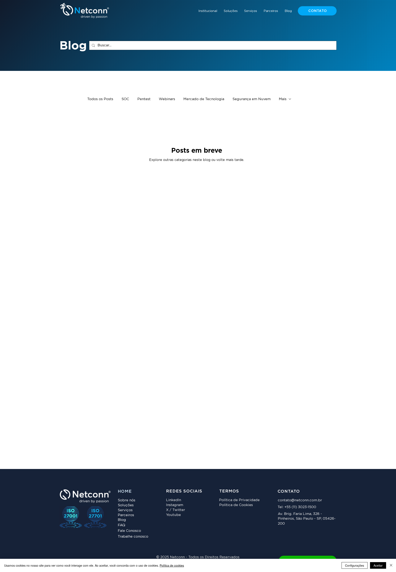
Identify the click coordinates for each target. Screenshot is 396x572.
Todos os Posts (100, 99)
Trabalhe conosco (133, 536)
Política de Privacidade (239, 500)
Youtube (173, 515)
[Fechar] (391, 565)
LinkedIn (173, 500)
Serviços (125, 510)
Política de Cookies (236, 505)
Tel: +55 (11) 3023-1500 (297, 507)
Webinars (167, 99)
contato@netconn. (294, 500)
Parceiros (126, 515)
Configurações (354, 565)
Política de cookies (172, 565)
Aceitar (378, 565)
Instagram (174, 505)
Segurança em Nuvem (251, 99)
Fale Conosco (129, 531)
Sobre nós (126, 500)
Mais (282, 99)
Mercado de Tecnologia (203, 99)
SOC (125, 99)
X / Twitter (175, 510)
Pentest (144, 99)
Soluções (126, 505)
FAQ (121, 525)
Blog (122, 520)
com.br (316, 500)
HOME (125, 491)
